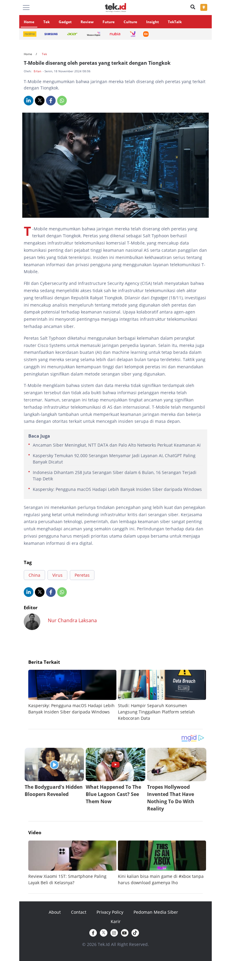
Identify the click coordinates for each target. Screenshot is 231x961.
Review (87, 21)
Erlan (38, 71)
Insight (152, 21)
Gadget (65, 21)
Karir (116, 921)
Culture (130, 21)
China (34, 575)
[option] (73, 692)
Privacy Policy (110, 912)
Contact (78, 912)
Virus (57, 575)
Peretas (82, 575)
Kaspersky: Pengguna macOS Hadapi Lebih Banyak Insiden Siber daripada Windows (117, 489)
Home (29, 21)
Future (109, 21)
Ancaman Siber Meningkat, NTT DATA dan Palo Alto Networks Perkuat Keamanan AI (117, 445)
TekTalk (175, 21)
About (55, 912)
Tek (46, 21)
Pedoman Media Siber (156, 912)
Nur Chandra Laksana (72, 620)
